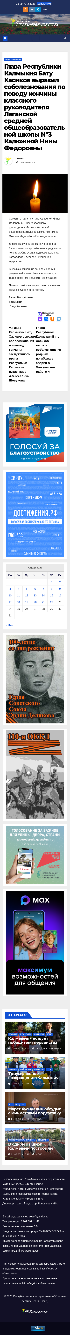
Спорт (49, 1034)
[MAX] (40, 319)
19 (26, 602)
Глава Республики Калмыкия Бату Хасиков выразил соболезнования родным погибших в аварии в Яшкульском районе (48, 349)
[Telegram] (58, 319)
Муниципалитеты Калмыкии (22, 1140)
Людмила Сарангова (48, 1048)
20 (35, 602)
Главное (13, 1034)
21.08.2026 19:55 (20, 1048)
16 (59, 595)
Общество (39, 1034)
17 (10, 602)
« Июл (9, 625)
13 (35, 595)
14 (43, 595)
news (20, 158)
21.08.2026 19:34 (20, 1084)
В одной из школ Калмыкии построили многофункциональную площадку (32, 1150)
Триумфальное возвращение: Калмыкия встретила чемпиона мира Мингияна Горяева (35, 1079)
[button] (65, 38)
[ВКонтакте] (46, 319)
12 (26, 595)
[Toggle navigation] (35, 38)
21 (43, 602)
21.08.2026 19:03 (20, 1119)
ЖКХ (11, 1105)
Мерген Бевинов (45, 1084)
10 (10, 595)
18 (18, 602)
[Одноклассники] (52, 319)
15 (51, 595)
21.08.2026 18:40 (20, 1154)
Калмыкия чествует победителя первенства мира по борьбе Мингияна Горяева (34, 1044)
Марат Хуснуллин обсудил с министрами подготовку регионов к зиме (34, 1113)
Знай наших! (25, 1034)
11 (18, 595)
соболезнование (13, 59)
